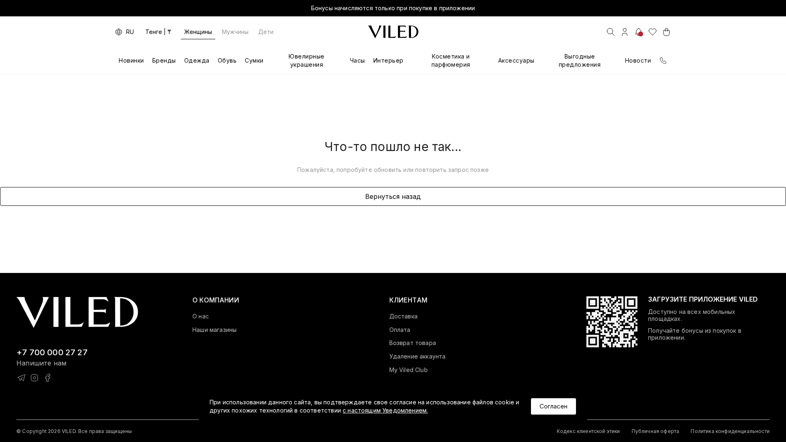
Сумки (254, 60)
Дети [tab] (265, 31)
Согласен (553, 406)
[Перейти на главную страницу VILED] (77, 312)
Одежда (197, 60)
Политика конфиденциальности (730, 431)
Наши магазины (214, 330)
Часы (357, 60)
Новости (638, 60)
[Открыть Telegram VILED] (21, 378)
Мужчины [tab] (235, 31)
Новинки (131, 60)
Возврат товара (412, 343)
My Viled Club (408, 370)
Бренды (164, 60)
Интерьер (388, 60)
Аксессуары (516, 60)
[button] (215, 300)
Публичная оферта (656, 431)
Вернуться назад (393, 196)
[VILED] (393, 31)
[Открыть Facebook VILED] (47, 378)
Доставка (403, 316)
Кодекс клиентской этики (588, 431)
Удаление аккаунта (417, 356)
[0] (652, 32)
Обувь (227, 60)
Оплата (400, 330)
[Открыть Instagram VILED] (34, 378)
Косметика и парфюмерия (450, 60)
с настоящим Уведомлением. (385, 410)
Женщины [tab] (198, 31)
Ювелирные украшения (307, 60)
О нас (200, 316)
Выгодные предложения (580, 60)
